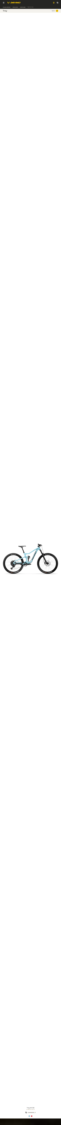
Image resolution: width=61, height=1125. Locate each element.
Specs (53, 10)
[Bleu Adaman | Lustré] (29, 1116)
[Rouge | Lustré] (32, 1116)
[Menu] (4, 3)
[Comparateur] (57, 2)
